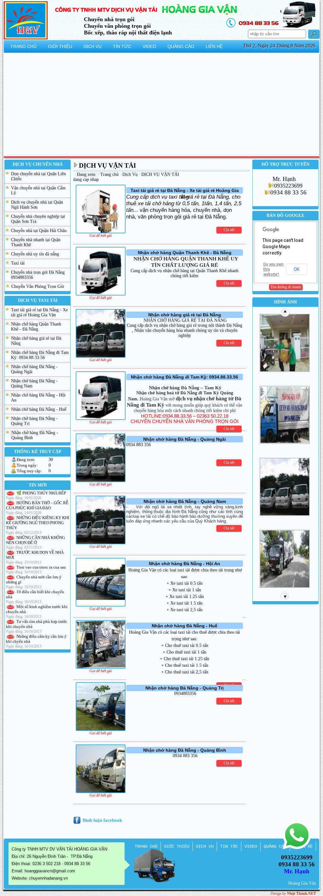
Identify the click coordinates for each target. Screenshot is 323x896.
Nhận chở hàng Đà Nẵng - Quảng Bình (34, 435)
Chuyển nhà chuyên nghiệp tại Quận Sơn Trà (38, 219)
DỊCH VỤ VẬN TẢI (107, 165)
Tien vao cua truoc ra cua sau (41, 567)
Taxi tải (18, 263)
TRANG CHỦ (146, 846)
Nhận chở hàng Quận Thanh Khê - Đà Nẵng (36, 327)
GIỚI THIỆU (176, 846)
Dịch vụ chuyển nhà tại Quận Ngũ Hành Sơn (37, 205)
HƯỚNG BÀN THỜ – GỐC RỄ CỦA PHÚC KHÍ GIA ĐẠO (37, 505)
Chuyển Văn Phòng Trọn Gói (37, 286)
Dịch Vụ (130, 174)
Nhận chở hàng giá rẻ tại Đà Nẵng (36, 341)
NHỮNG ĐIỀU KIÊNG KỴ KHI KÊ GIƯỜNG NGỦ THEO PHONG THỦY (37, 522)
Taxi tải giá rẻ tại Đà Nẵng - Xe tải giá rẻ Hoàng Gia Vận (39, 312)
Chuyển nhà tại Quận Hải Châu (39, 230)
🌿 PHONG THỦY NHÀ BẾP (41, 493)
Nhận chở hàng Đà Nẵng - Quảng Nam (34, 383)
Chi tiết (229, 230)
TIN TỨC (229, 846)
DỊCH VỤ (205, 846)
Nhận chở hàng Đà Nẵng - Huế (38, 409)
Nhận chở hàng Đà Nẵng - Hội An (38, 398)
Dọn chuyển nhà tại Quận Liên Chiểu (38, 176)
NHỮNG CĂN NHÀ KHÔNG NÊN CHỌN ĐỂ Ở (35, 540)
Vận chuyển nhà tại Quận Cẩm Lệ (38, 190)
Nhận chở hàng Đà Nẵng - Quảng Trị (34, 421)
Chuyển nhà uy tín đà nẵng (35, 254)
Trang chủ (109, 174)
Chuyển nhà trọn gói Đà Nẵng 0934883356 (38, 275)
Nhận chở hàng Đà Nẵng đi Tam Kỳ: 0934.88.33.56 (40, 355)
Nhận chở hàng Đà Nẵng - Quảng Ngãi (34, 369)
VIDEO (250, 846)
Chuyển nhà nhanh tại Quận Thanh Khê (36, 242)
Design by (293, 893)
